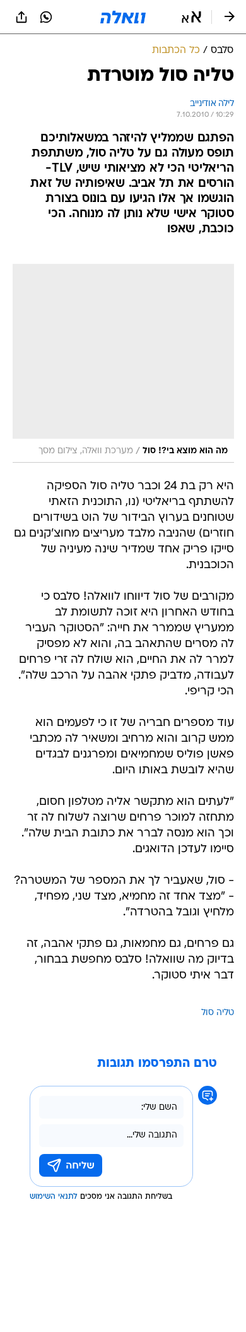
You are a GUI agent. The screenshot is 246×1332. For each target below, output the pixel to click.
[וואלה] (123, 17)
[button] (191, 17)
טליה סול (217, 1013)
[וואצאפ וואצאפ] (46, 17)
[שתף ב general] (21, 17)
